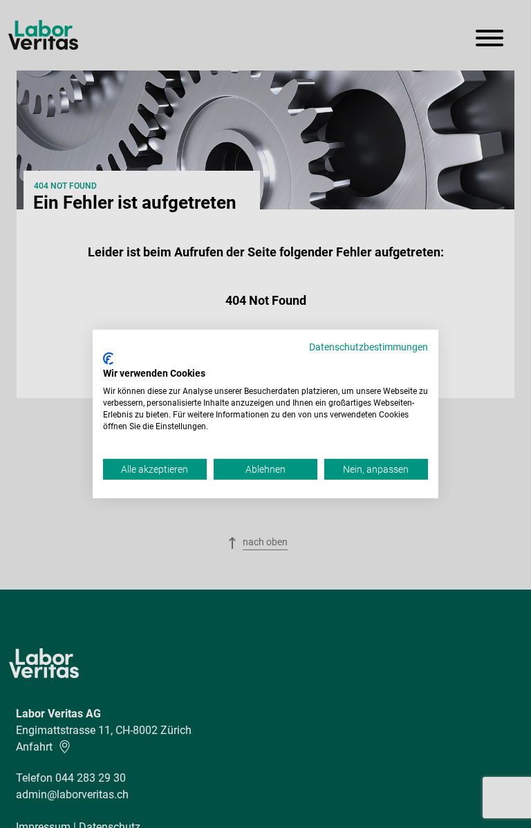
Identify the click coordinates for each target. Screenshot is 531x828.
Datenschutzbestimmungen (368, 346)
